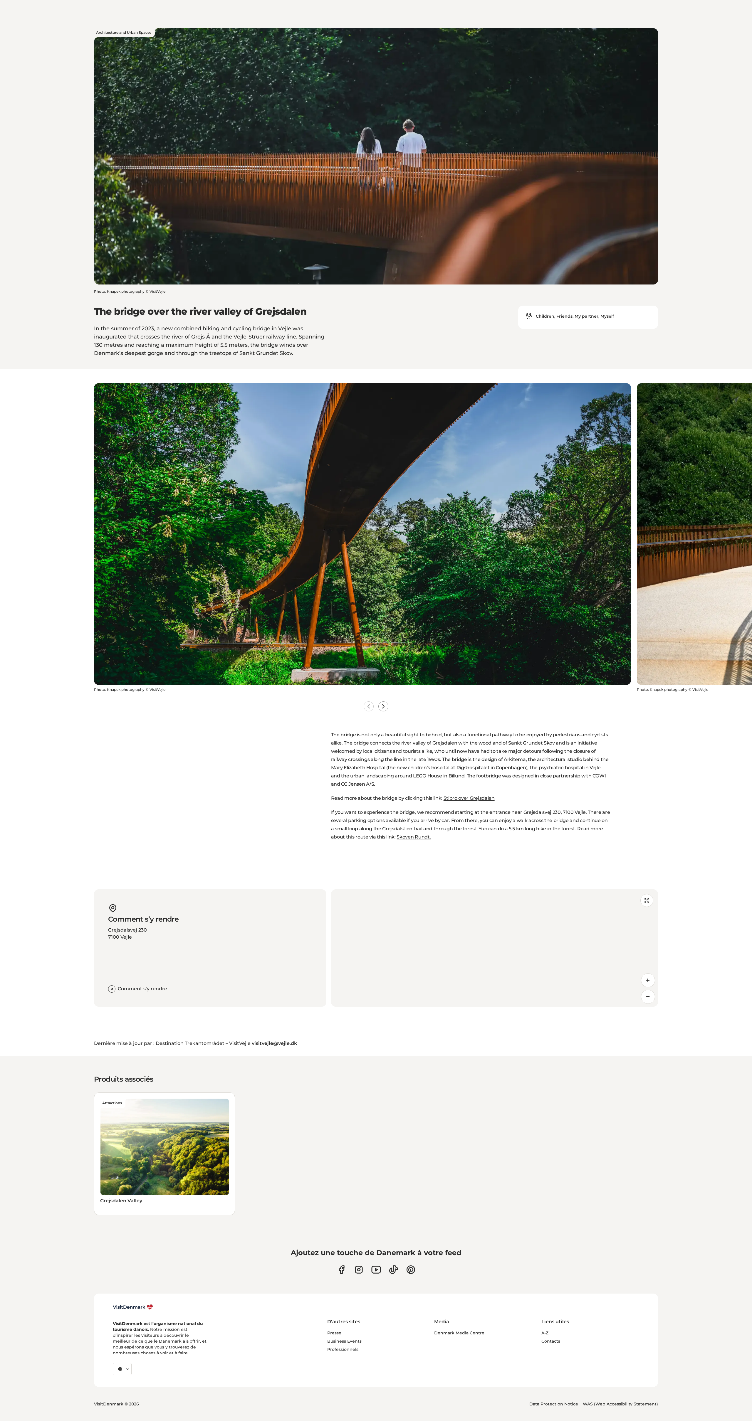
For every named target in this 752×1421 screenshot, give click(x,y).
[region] (494, 948)
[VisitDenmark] (133, 1307)
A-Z (544, 1333)
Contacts (550, 1341)
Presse (334, 1333)
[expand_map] (646, 900)
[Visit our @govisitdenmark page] (393, 1270)
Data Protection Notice (553, 1404)
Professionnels (342, 1349)
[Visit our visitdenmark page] (376, 1270)
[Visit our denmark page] (341, 1270)
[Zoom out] (648, 997)
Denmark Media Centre (459, 1333)
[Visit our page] (359, 1270)
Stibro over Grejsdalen (469, 798)
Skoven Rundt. (414, 837)
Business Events (344, 1341)
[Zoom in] (648, 980)
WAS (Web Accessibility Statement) (620, 1404)
